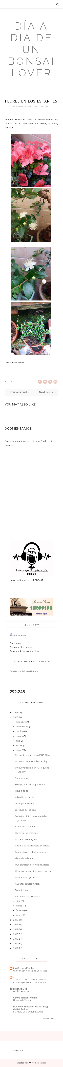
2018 (15, 924)
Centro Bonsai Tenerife (25, 997)
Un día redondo (21, 991)
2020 (15, 717)
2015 (15, 938)
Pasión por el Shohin (23, 968)
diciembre (21, 721)
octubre (20, 731)
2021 (15, 712)
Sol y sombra (21, 778)
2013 (15, 948)
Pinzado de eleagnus (26, 839)
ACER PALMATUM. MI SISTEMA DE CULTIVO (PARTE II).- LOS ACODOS (29, 981)
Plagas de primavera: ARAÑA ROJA (32, 754)
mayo (19, 750)
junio (18, 745)
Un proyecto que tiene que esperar (33, 871)
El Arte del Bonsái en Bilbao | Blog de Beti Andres (30, 1008)
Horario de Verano (22, 1000)
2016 (15, 934)
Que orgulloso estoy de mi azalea (32, 864)
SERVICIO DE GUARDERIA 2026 (28, 1011)
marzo (19, 905)
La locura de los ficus (25, 809)
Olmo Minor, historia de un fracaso (30, 970)
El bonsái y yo (20, 988)
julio (18, 740)
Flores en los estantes (26, 832)
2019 (15, 919)
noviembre (21, 726)
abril (18, 900)
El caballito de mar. (24, 858)
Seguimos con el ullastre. (27, 896)
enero (19, 915)
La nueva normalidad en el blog (31, 761)
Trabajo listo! (21, 890)
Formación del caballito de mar (30, 851)
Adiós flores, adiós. (25, 797)
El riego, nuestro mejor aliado (30, 784)
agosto (19, 736)
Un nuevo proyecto (25, 877)
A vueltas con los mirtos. (27, 883)
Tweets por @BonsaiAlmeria (24, 671)
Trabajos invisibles (24, 803)
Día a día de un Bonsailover (31, 49)
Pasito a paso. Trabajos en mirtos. (32, 845)
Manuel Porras (24, 106)
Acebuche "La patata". (26, 826)
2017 (15, 929)
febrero (20, 910)
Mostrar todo (48, 1018)
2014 (15, 943)
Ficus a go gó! (22, 790)
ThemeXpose (40, 1062)
